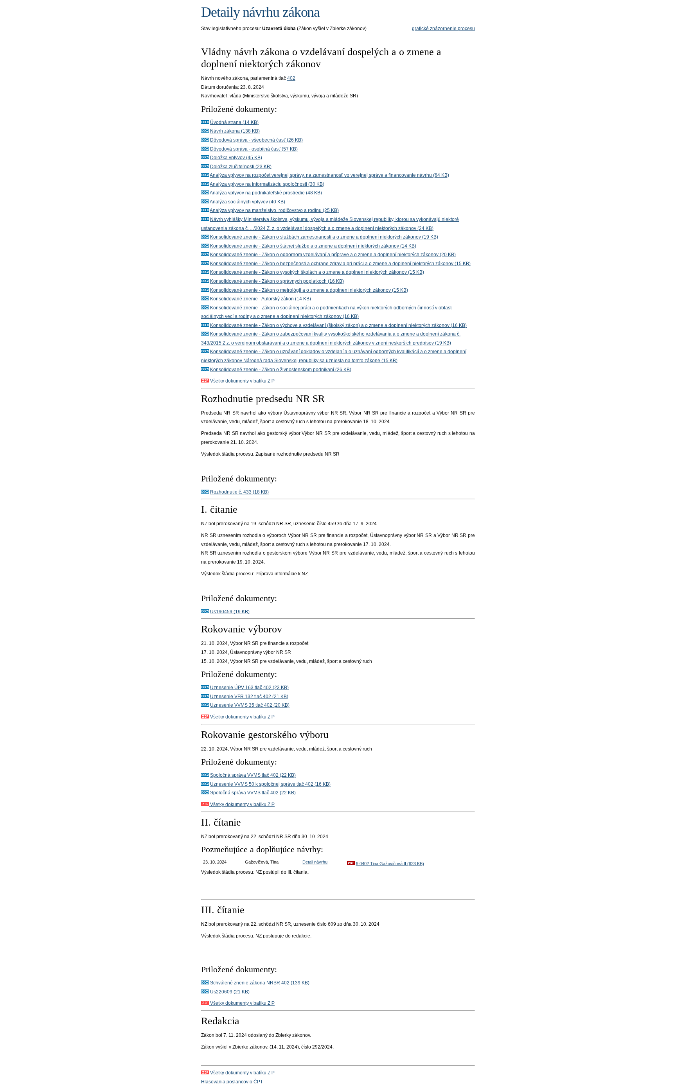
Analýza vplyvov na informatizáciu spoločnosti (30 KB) (267, 184)
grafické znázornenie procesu (443, 28)
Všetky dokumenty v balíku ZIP (242, 381)
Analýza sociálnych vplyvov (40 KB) (247, 202)
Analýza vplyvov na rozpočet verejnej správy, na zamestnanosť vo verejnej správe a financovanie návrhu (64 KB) (329, 175)
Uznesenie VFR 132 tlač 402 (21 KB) (249, 696)
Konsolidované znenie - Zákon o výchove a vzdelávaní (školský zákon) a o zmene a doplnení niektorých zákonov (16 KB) (338, 325)
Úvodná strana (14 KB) (234, 122)
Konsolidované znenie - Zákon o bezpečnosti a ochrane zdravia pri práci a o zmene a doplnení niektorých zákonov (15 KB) (340, 263)
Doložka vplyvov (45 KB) (236, 157)
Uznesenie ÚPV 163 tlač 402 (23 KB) (249, 687)
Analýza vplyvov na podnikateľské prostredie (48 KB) (266, 193)
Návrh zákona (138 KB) (235, 131)
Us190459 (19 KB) (230, 611)
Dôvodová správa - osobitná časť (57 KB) (254, 149)
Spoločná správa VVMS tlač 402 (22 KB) (253, 775)
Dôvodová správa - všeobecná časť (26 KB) (256, 140)
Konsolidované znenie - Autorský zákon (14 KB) (260, 299)
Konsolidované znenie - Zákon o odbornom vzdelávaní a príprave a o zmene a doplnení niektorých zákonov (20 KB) (333, 254)
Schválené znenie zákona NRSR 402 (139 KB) (259, 983)
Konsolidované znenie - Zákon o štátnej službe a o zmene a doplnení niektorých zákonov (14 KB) (313, 246)
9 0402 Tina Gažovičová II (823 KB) (390, 863)
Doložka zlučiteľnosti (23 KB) (240, 166)
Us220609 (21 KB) (230, 992)
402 (291, 78)
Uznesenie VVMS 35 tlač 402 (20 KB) (249, 705)
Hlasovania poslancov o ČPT (232, 1082)
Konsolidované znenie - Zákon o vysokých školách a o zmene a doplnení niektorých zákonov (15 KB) (317, 272)
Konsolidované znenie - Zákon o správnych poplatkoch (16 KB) (277, 281)
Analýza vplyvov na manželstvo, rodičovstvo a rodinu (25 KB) (274, 210)
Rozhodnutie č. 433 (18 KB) (239, 492)
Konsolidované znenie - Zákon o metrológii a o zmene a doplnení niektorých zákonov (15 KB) (309, 290)
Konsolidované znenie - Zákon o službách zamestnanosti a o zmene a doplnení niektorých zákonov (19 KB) (324, 237)
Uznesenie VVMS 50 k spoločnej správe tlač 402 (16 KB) (270, 784)
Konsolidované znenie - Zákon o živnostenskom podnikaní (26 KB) (280, 369)
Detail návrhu (314, 862)
